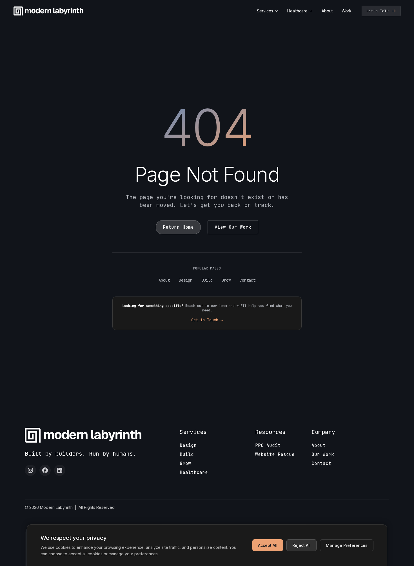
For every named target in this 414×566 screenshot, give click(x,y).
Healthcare (297, 10)
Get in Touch (207, 319)
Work (346, 10)
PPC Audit (268, 445)
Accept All (267, 545)
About (327, 10)
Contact (247, 280)
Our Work (322, 454)
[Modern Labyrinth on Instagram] (30, 470)
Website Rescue (275, 454)
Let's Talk (377, 10)
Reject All (301, 545)
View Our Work (233, 227)
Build (207, 280)
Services (265, 10)
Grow (226, 280)
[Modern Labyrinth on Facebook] (45, 470)
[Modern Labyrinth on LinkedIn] (59, 470)
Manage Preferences (347, 545)
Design (185, 280)
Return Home (178, 227)
